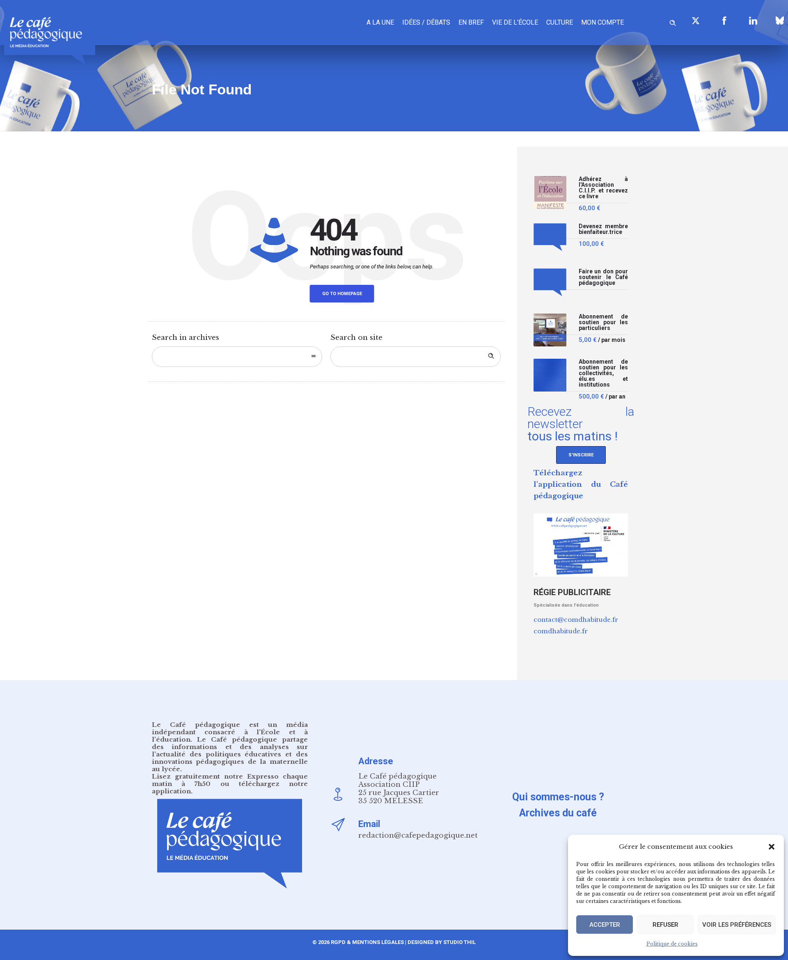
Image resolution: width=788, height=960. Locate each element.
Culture (559, 22)
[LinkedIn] (753, 20)
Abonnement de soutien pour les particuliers (603, 322)
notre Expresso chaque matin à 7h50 (230, 780)
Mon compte (602, 22)
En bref (471, 22)
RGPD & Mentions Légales (367, 942)
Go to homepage (342, 293)
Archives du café (558, 813)
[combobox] (237, 356)
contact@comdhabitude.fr (576, 619)
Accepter (604, 924)
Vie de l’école (515, 22)
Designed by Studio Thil (441, 942)
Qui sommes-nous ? (558, 797)
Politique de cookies (672, 944)
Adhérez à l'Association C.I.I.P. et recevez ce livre (603, 187)
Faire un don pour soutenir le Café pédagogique (603, 277)
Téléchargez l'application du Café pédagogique (581, 484)
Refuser (665, 924)
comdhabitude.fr (561, 631)
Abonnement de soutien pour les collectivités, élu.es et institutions (603, 373)
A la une (380, 22)
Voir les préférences (736, 924)
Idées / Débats (426, 22)
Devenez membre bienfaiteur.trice (603, 229)
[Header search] (673, 21)
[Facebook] (724, 20)
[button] (771, 847)
